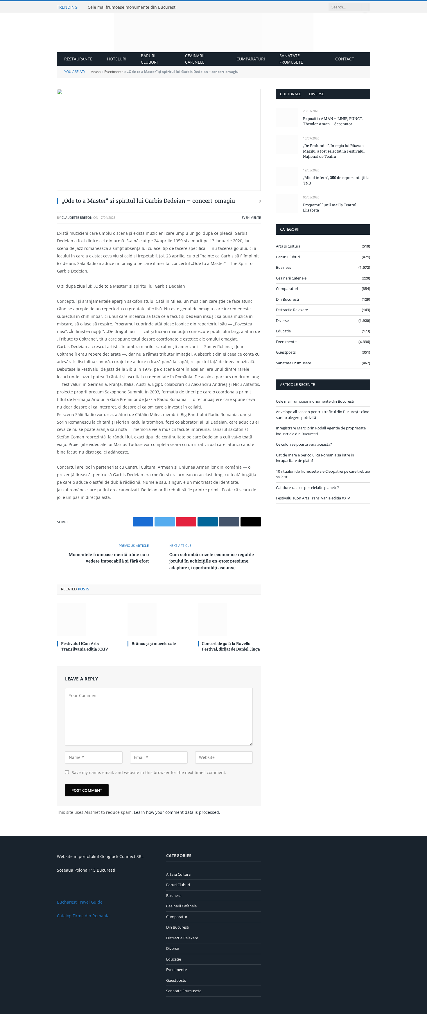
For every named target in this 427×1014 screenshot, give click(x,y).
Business (283, 267)
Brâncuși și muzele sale (154, 643)
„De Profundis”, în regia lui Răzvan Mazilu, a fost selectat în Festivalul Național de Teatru (334, 151)
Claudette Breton (77, 217)
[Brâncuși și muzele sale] (159, 619)
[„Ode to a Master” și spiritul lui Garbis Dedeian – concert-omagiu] (159, 140)
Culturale (290, 93)
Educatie (283, 331)
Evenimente (113, 71)
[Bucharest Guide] (213, 32)
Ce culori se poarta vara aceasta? (304, 444)
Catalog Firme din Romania (83, 915)
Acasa (96, 71)
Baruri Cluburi (149, 59)
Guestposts (286, 352)
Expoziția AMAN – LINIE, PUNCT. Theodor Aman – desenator (333, 121)
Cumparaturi (250, 59)
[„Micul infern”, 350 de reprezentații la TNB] (287, 176)
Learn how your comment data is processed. (177, 812)
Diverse (316, 93)
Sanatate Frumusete (291, 59)
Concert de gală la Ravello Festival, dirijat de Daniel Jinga (231, 646)
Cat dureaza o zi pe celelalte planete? (307, 487)
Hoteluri (116, 59)
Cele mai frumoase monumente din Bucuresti (132, 7)
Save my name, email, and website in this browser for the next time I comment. (149, 772)
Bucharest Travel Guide (80, 902)
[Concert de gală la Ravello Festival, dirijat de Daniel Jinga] (229, 619)
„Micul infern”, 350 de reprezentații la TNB (336, 180)
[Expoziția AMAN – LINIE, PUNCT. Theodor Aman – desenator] (287, 117)
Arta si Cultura (288, 246)
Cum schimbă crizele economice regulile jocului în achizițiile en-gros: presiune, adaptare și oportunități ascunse (211, 560)
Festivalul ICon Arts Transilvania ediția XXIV (84, 646)
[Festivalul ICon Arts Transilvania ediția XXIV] (88, 619)
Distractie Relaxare (292, 309)
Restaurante (78, 59)
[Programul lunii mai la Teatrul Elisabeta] (287, 203)
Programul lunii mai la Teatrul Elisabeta (329, 207)
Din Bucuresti (287, 299)
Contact (344, 59)
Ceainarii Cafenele (194, 59)
